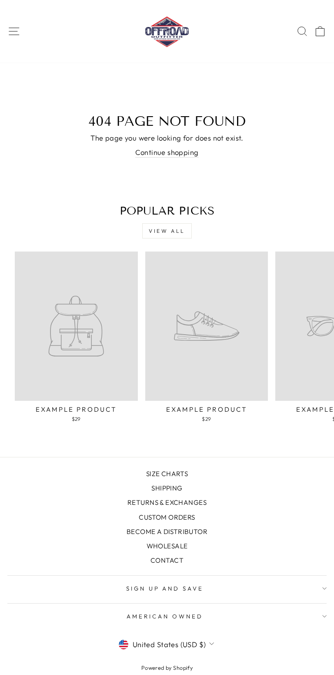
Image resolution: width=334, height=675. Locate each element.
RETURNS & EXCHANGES (167, 502)
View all (167, 231)
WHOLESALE (167, 546)
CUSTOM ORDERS (167, 517)
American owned (165, 616)
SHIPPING (166, 488)
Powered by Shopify (167, 667)
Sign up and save (165, 588)
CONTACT (167, 560)
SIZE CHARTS (167, 474)
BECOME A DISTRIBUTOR (167, 531)
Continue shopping (166, 152)
